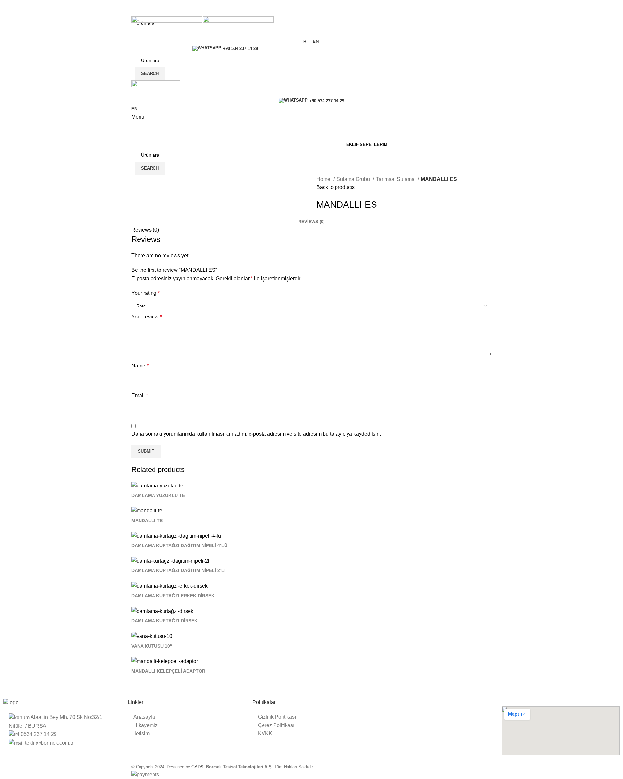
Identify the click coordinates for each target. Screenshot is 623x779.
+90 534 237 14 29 (240, 48)
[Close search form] (8, 8)
